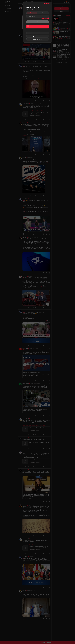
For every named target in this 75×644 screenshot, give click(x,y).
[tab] (32, 13)
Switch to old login (46, 3)
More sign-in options (38, 39)
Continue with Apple (38, 36)
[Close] (26, 3)
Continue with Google (38, 32)
